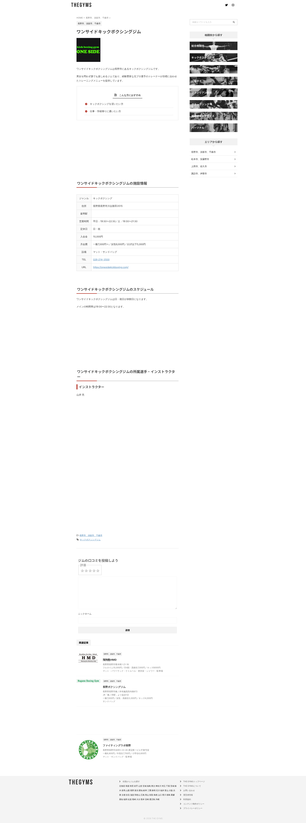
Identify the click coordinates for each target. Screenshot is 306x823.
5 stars (98, 570)
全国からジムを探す (131, 781)
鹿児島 (152, 799)
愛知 (141, 790)
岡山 (147, 795)
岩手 (136, 786)
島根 (155, 795)
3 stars (90, 570)
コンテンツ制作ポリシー (193, 804)
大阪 (171, 790)
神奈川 (158, 786)
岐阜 (145, 790)
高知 (121, 799)
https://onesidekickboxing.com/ (110, 267)
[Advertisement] (127, 153)
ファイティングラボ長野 (117, 745)
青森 (127, 786)
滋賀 (132, 795)
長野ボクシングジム (114, 686)
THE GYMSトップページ (194, 781)
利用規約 (187, 799)
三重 (149, 790)
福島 (149, 786)
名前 (127, 614)
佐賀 (130, 799)
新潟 (136, 790)
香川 (164, 795)
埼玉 (164, 786)
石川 (158, 790)
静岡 (154, 790)
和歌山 (137, 795)
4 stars (94, 570)
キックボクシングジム (90, 539)
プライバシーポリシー (192, 808)
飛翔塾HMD (110, 659)
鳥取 (151, 795)
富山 (166, 790)
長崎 (134, 799)
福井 (162, 790)
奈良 (128, 795)
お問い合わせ (189, 790)
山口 (160, 795)
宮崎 (147, 799)
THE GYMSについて (192, 786)
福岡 (125, 799)
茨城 (172, 786)
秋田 (132, 786)
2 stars (86, 570)
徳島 (168, 795)
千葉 (168, 786)
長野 (132, 790)
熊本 (143, 799)
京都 (123, 795)
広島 (143, 795)
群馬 (123, 790)
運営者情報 (188, 795)
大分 (138, 799)
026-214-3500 (101, 259)
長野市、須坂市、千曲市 (91, 535)
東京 (153, 786)
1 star (82, 570)
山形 (140, 786)
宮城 (144, 786)
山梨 (128, 790)
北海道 (122, 786)
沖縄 (157, 799)
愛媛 (173, 795)
